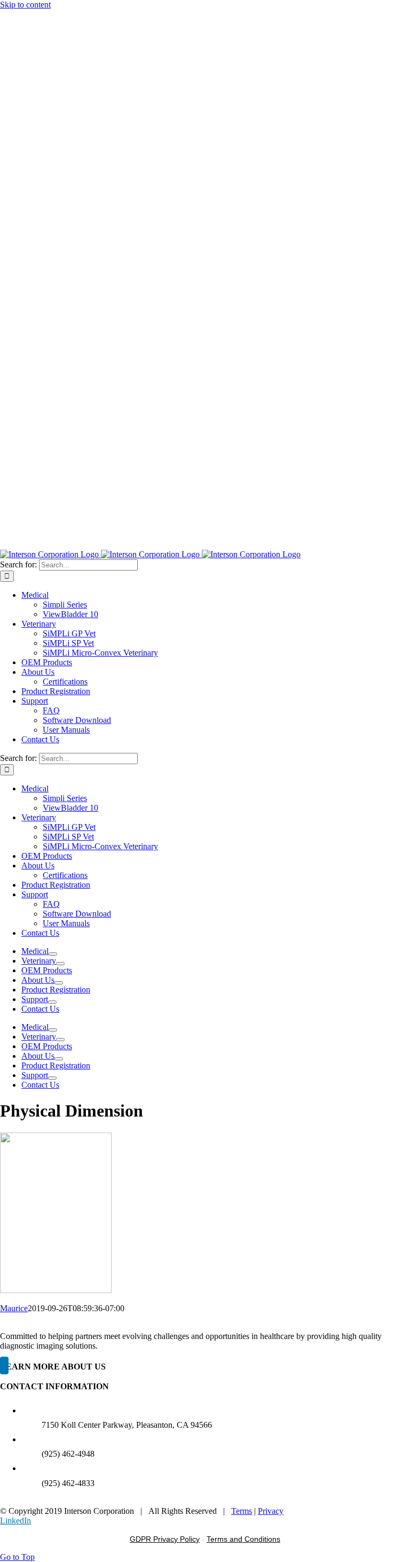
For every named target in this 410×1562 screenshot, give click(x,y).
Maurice (14, 1308)
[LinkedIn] (4, 1365)
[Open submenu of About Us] (58, 982)
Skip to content (25, 4)
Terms (241, 1510)
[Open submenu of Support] (52, 1002)
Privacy (270, 1510)
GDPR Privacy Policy (165, 1539)
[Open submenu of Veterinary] (60, 963)
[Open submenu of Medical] (53, 954)
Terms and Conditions (243, 1539)
